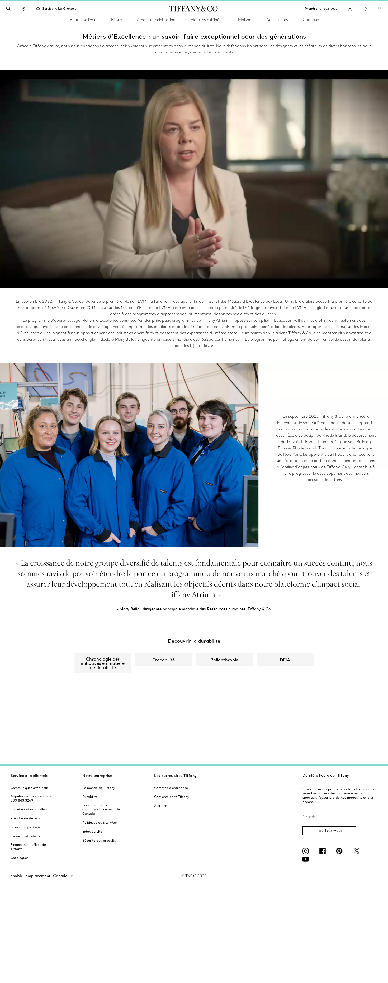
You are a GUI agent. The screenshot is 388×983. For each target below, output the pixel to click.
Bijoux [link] (116, 19)
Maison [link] (245, 19)
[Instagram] (306, 851)
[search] (8, 9)
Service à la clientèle (29, 775)
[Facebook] (323, 851)
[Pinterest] (340, 851)
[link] (23, 9)
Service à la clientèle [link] (59, 9)
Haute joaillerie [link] (82, 19)
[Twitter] (357, 851)
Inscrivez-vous (329, 830)
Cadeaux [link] (311, 19)
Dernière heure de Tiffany (325, 775)
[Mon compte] (350, 9)
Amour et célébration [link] (156, 19)
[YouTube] (306, 859)
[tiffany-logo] (194, 8)
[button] (8, 9)
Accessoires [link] (277, 19)
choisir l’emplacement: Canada (40, 875)
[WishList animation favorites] (365, 9)
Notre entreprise (97, 775)
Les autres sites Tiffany (175, 775)
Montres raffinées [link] (206, 19)
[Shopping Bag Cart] (379, 9)
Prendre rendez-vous (321, 9)
